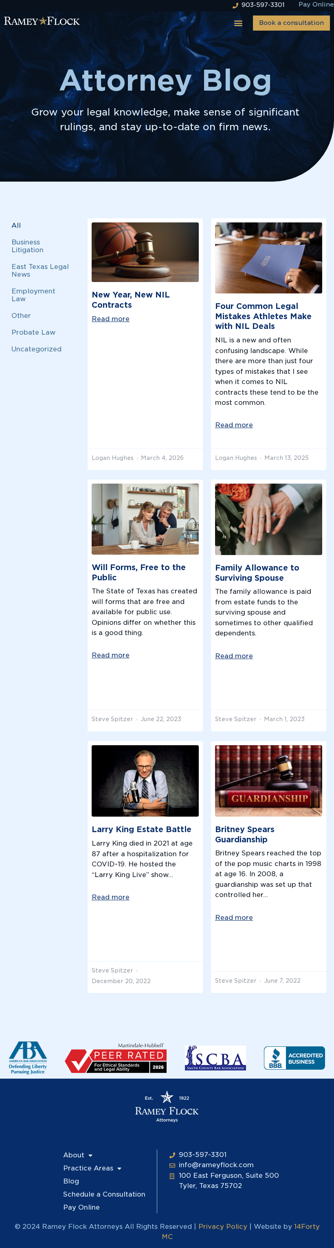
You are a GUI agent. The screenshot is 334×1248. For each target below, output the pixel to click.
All (16, 225)
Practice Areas (88, 1168)
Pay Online (81, 1207)
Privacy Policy (222, 1226)
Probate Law (33, 332)
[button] (238, 23)
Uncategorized (36, 349)
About (73, 1155)
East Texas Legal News (40, 270)
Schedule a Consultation (104, 1194)
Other (21, 316)
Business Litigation (27, 246)
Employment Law (33, 295)
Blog (71, 1181)
